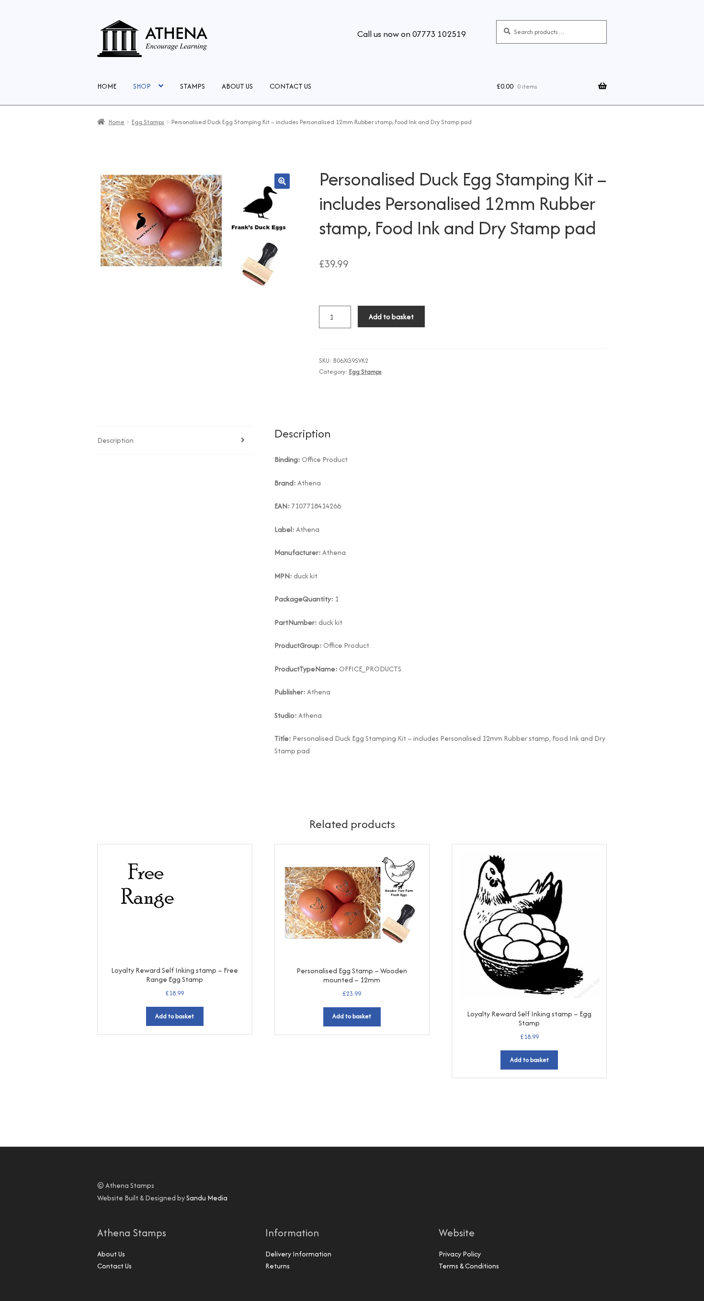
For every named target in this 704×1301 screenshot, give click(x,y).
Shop (142, 86)
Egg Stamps (148, 122)
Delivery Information (298, 1254)
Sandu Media (206, 1198)
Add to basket (391, 316)
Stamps (192, 86)
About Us (237, 86)
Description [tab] (115, 440)
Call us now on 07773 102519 (411, 34)
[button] (282, 181)
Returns (277, 1266)
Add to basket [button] (174, 1016)
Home (106, 86)
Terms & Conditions (469, 1266)
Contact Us (290, 86)
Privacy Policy (460, 1254)
